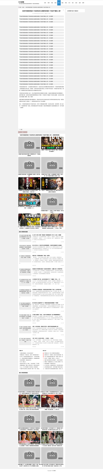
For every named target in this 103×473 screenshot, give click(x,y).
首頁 (45, 2)
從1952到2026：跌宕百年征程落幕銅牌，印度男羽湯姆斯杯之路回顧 (47, 245)
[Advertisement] (41, 118)
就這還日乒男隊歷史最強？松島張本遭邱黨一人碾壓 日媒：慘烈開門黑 (47, 268)
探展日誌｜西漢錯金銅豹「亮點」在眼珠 (41, 255)
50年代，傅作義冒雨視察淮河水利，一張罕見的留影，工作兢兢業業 (32, 356)
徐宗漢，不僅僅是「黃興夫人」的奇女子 (51, 358)
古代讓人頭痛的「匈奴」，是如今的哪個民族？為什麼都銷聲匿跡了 (46, 314)
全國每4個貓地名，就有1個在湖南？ (27, 353)
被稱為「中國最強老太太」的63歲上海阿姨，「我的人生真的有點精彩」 (57, 361)
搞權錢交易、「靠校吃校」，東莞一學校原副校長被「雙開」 (31, 354)
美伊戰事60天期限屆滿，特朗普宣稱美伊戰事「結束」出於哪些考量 (46, 289)
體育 (55, 2)
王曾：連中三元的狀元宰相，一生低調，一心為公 (42, 338)
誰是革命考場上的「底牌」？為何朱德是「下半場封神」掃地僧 (31, 363)
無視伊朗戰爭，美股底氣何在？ (26, 360)
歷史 (59, 2)
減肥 (80, 2)
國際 (83, 2)
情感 (52, 2)
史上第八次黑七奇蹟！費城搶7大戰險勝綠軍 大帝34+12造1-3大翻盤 (46, 235)
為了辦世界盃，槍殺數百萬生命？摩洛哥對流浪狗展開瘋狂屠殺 (56, 365)
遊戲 (62, 2)
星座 (76, 2)
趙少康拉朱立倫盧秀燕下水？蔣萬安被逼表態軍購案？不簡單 (45, 302)
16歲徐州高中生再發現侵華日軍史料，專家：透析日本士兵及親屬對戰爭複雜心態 (60, 368)
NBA (69, 2)
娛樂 (48, 2)
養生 (73, 2)
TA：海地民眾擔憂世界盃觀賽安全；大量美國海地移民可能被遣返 (32, 358)
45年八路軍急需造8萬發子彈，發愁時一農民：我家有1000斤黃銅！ (57, 356)
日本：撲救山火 (23, 361)
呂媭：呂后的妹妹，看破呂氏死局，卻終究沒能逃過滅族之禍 (45, 326)
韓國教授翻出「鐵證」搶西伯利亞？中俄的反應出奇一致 (30, 365)
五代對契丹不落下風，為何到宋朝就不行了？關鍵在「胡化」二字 (46, 279)
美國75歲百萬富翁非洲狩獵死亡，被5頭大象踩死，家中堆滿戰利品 (56, 360)
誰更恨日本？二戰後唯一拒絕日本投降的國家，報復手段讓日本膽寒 (57, 354)
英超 (66, 2)
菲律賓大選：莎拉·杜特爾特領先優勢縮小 (52, 353)
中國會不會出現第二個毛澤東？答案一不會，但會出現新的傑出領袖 (32, 368)
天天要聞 (21, 2)
